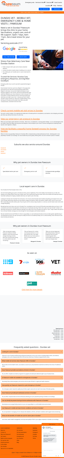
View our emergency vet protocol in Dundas (20, 118)
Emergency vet (20, 436)
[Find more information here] (52, 440)
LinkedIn (35, 434)
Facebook (35, 430)
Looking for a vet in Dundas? (10, 352)
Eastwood (3, 153)
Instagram (35, 432)
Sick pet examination (22, 432)
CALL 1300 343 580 (44, 9)
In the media (4, 444)
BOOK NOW (57, 9)
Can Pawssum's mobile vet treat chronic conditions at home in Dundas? (22, 408)
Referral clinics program (6, 438)
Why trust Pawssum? (6, 434)
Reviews (59, 5)
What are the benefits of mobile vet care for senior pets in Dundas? (21, 415)
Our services (20, 430)
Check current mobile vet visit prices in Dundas (22, 110)
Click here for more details (32, 289)
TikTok (34, 438)
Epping (2, 151)
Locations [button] (48, 5)
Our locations (20, 438)
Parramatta (3, 149)
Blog (18, 442)
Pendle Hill (3, 148)
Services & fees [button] (40, 2)
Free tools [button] (49, 2)
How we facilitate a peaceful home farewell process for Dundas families (29, 129)
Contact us (3, 432)
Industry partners (5, 442)
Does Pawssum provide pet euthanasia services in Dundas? (19, 393)
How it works (58, 2)
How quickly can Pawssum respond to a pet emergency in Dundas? (21, 385)
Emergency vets (29, 2)
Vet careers (3, 436)
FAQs (54, 5)
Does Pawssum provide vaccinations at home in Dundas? (18, 370)
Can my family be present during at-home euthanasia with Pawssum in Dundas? (25, 400)
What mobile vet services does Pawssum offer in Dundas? (18, 361)
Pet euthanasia (20, 434)
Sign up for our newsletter (7, 448)
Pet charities (4, 446)
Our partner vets (5, 440)
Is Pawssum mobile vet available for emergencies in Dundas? (19, 377)
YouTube (35, 436)
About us (3, 430)
